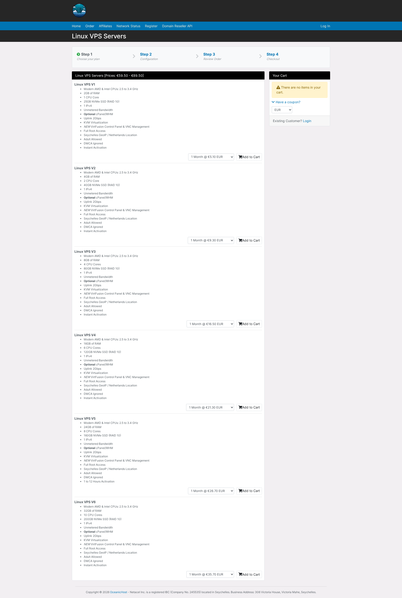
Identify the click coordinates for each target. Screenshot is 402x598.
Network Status (128, 26)
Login (307, 121)
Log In (325, 26)
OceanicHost (118, 592)
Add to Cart (251, 157)
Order (89, 26)
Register (151, 26)
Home (76, 26)
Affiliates (105, 26)
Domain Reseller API (177, 26)
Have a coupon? (287, 102)
